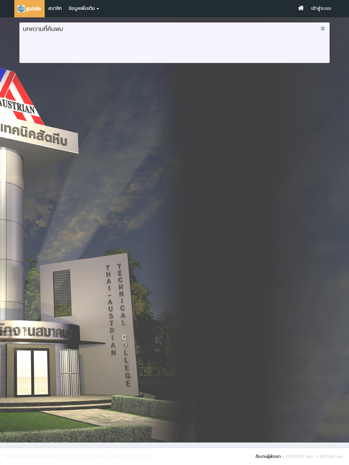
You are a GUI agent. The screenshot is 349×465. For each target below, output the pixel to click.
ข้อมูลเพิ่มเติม (82, 8)
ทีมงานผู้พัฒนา (268, 456)
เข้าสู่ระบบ (321, 8)
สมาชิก (55, 8)
